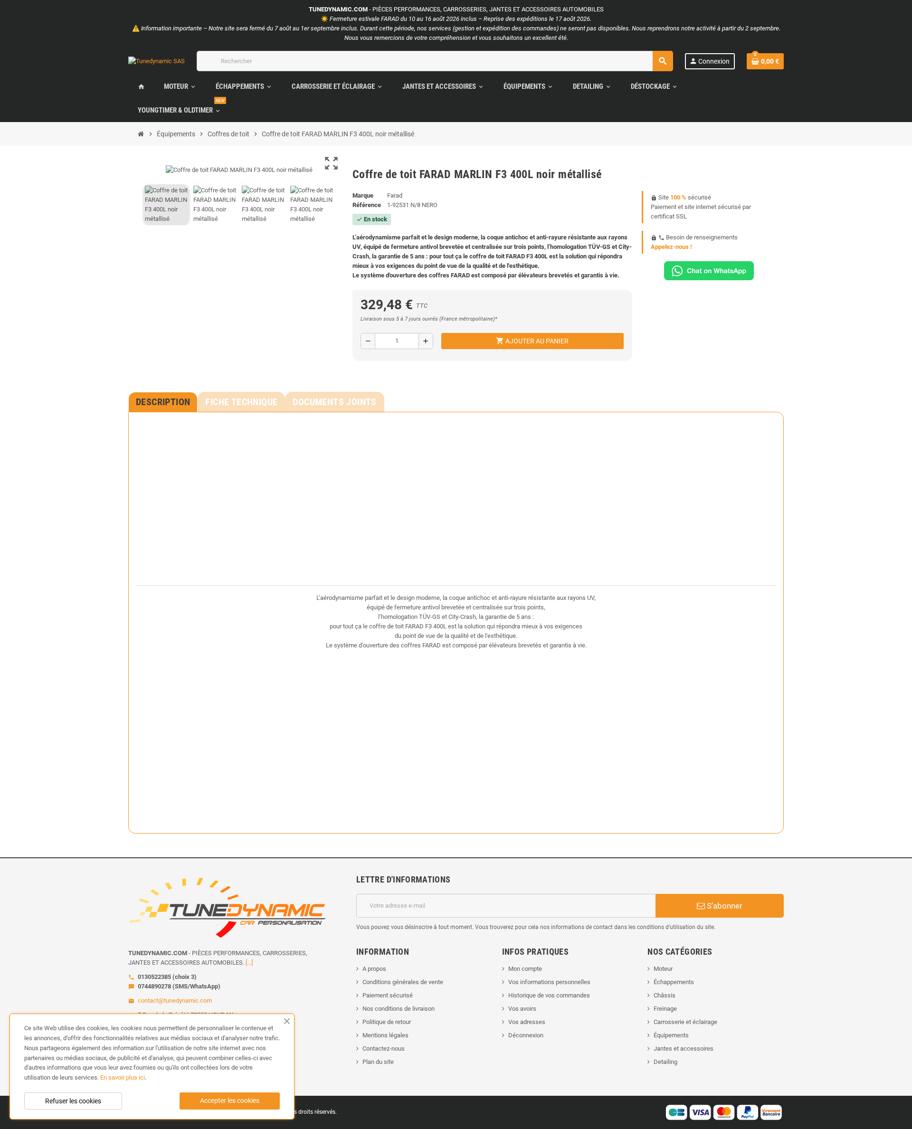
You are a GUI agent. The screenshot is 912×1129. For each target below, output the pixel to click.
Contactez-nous (383, 1048)
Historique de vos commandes (549, 995)
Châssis (664, 995)
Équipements (671, 1035)
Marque (362, 195)
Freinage (665, 1008)
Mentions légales (385, 1035)
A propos (374, 968)
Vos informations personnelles (549, 982)
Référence (366, 205)
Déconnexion (525, 1035)
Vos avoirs (522, 1008)
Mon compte (525, 968)
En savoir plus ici (122, 1077)
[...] (249, 962)
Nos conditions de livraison (398, 1008)
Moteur (663, 968)
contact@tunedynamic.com (175, 1000)
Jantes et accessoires (683, 1048)
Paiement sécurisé (387, 995)
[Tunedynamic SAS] (156, 60)
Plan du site (378, 1061)
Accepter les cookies (229, 1100)
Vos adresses (526, 1021)
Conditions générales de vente (402, 982)
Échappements (674, 982)
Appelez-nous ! (671, 246)
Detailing (665, 1061)
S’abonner (723, 906)
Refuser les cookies (73, 1101)
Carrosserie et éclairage (685, 1021)
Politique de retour (386, 1021)
